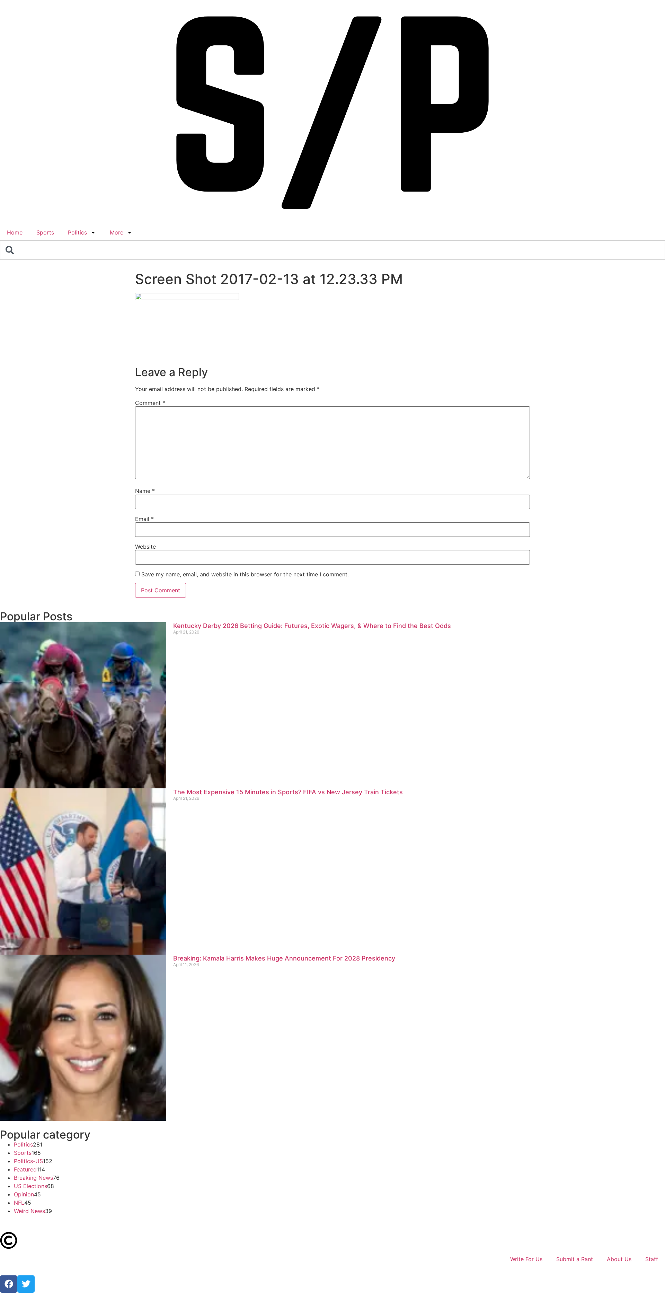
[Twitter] (26, 1284)
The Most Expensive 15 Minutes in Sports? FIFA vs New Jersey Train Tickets (288, 792)
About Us (619, 1259)
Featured (25, 1169)
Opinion (24, 1194)
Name (145, 491)
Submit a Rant (574, 1259)
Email (144, 519)
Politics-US (28, 1161)
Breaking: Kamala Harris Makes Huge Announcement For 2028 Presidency (284, 958)
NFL (19, 1202)
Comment (150, 403)
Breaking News (33, 1177)
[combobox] (332, 250)
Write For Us (526, 1259)
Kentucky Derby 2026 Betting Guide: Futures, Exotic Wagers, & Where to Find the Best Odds (312, 625)
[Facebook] (8, 1284)
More (116, 232)
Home (15, 232)
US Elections (30, 1186)
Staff (651, 1259)
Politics (77, 232)
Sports (45, 232)
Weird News (29, 1210)
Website (145, 546)
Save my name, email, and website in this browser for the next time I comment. (245, 574)
